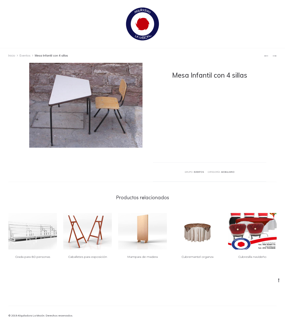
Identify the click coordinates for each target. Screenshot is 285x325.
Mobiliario (228, 172)
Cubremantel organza (197, 257)
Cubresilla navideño (252, 257)
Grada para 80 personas (32, 257)
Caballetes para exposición (87, 257)
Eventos (25, 55)
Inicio (11, 55)
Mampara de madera (142, 257)
